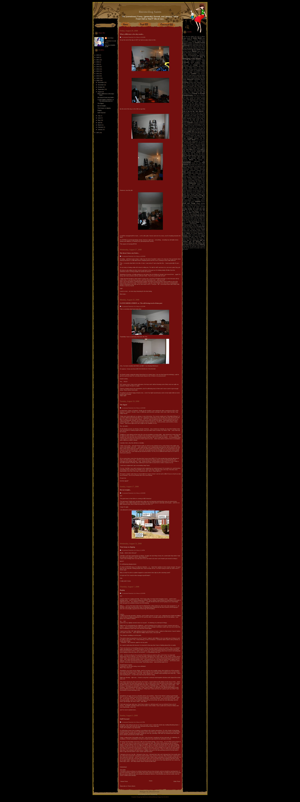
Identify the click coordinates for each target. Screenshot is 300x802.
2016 (97, 62)
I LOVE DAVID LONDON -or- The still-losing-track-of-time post (141, 303)
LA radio (197, 135)
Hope (199, 109)
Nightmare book (201, 166)
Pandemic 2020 (201, 170)
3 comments (125, 37)
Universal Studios (195, 232)
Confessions (197, 72)
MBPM (203, 148)
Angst (200, 44)
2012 (97, 71)
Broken (203, 59)
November (101, 84)
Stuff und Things (189, 203)
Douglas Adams (187, 81)
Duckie (189, 83)
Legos (203, 136)
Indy (197, 121)
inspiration (190, 122)
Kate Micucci (198, 132)
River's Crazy (196, 184)
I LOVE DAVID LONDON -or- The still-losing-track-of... (106, 100)
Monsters (198, 155)
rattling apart (201, 181)
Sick (195, 195)
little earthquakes (193, 141)
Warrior (203, 234)
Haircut (197, 104)
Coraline (193, 73)
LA (187, 135)
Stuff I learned (101, 112)
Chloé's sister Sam (199, 68)
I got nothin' (193, 112)
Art (183, 46)
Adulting (196, 39)
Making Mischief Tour (189, 145)
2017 (97, 59)
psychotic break (187, 180)
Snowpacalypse (187, 200)
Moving (185, 158)
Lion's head (199, 139)
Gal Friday (186, 98)
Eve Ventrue (196, 88)
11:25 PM (143, 306)
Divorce (203, 79)
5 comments (125, 306)
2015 (97, 64)
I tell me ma (194, 114)
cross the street (200, 75)
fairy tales (199, 89)
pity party (202, 176)
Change (195, 65)
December (101, 82)
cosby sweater (201, 73)
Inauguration (186, 121)
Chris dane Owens (192, 69)
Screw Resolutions (187, 190)
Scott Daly (202, 188)
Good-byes (202, 101)
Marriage (194, 147)
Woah (203, 241)
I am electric (199, 111)
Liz (199, 141)
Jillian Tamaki (196, 129)
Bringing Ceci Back (192, 59)
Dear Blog (202, 78)
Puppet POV (194, 180)
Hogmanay (185, 109)
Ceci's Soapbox (195, 62)
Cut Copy (185, 76)
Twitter (203, 230)
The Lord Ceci (198, 216)
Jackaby (185, 128)
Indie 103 (193, 121)
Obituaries (190, 167)
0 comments (125, 256)
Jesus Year (200, 128)
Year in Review (201, 246)
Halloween (202, 104)
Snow (203, 198)
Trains (188, 229)
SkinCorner (145, 797)
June (99, 118)
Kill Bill (199, 134)
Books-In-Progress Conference (196, 54)
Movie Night (201, 156)
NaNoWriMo (187, 163)
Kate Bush (191, 132)
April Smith (198, 45)
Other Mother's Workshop (197, 169)
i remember (187, 114)
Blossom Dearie (193, 52)
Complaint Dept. (187, 72)
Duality (184, 83)
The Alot (188, 210)
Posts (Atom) (131, 786)
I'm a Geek (200, 114)
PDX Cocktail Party (196, 173)
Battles (203, 49)
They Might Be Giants (199, 225)
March (100, 125)
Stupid (198, 203)
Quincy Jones (201, 180)
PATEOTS (185, 173)
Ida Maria (202, 117)
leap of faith (194, 136)
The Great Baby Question (197, 215)
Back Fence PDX (200, 48)
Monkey (194, 155)
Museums (185, 159)
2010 (97, 76)
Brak (198, 55)
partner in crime (192, 172)
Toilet (201, 227)
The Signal (100, 103)
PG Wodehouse (193, 176)
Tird (198, 227)
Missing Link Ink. (188, 154)
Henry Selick (188, 107)
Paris (184, 172)
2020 (97, 57)
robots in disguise (200, 186)
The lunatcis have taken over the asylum (194, 217)
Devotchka (197, 79)
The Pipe (200, 219)
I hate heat (198, 112)
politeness (194, 177)
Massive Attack (201, 147)
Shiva (184, 194)
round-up (185, 187)
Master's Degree (187, 148)
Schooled (195, 188)
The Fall (200, 213)
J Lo (200, 127)
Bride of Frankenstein (192, 57)
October (100, 87)
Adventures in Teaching (189, 41)
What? (203, 236)
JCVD (194, 128)
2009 (97, 78)
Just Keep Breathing (200, 131)
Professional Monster (199, 179)
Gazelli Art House (195, 98)
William (190, 239)
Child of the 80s (196, 66)
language (203, 135)
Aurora (203, 46)
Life (201, 138)
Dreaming (185, 82)
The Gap (188, 215)
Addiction (189, 39)
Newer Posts (124, 781)
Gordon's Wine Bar (188, 102)
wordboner (185, 243)
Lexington (190, 138)
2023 (97, 55)
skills (188, 197)
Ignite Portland (187, 118)
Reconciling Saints (150, 11)
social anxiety (196, 200)
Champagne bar (187, 65)
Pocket (184, 177)
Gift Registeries (191, 99)
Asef (191, 46)
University (202, 232)
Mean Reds (186, 149)
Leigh (184, 138)
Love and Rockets (200, 142)
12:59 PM (143, 256)
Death (184, 79)
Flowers (185, 92)
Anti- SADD (193, 45)
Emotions (190, 88)
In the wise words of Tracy (196, 120)
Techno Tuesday (187, 207)
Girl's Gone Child (200, 99)
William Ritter (196, 239)
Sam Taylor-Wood (200, 187)
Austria (184, 48)
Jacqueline (190, 128)
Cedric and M (187, 63)
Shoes (188, 194)
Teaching (203, 206)
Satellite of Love (152, 423)
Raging (99, 110)
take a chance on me (189, 206)
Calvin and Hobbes (189, 60)
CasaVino (198, 60)
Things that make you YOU (189, 226)
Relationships (192, 183)
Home (150, 781)
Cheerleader (202, 65)
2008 (97, 80)
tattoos (198, 206)
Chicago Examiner (187, 66)
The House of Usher (188, 216)
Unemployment (186, 232)
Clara (191, 70)
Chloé (190, 68)
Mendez (194, 151)
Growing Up (186, 104)
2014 (97, 66)
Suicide (203, 203)
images (193, 118)
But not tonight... (102, 105)
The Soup (188, 220)
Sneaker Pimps (197, 197)
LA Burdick (191, 135)
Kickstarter (194, 134)
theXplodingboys (187, 225)
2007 (97, 132)
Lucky (195, 144)
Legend (199, 136)
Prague (200, 177)
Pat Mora (202, 172)
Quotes (185, 181)
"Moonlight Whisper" (172, 416)
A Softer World (196, 38)
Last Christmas (187, 136)
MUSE (203, 158)
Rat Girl (195, 181)
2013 (97, 69)
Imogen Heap (199, 118)
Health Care (186, 105)
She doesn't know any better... (106, 97)
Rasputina (190, 181)
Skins (134, 498)
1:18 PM (143, 550)
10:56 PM (143, 493)
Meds (191, 149)
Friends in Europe (198, 94)
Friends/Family (188, 95)
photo (198, 176)
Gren (203, 102)
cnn (194, 70)
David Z (189, 78)
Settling (199, 191)
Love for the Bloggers (188, 144)
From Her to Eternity (199, 95)
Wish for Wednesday (193, 240)
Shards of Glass (201, 193)
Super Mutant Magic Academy (190, 205)
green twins (198, 102)
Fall (204, 89)
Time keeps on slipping (104, 108)
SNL (203, 197)
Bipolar (194, 51)
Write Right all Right (194, 244)
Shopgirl (192, 195)
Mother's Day (187, 156)
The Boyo (189, 212)
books (184, 54)
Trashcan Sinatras (195, 229)
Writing (202, 245)
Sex (188, 193)
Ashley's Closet (197, 46)
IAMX (198, 117)
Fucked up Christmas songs (197, 97)
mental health (201, 151)
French (190, 93)
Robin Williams (191, 186)
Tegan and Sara (200, 207)
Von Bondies (194, 233)
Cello (203, 63)
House (203, 109)
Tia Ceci (188, 227)
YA (190, 246)
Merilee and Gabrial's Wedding (192, 152)
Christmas (199, 69)
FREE (197, 92)
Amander (189, 44)
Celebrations (197, 63)
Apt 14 (203, 45)
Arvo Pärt (187, 46)
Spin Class (191, 201)
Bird (187, 52)
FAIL (195, 89)
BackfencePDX (187, 49)
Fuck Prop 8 (186, 97)
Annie (203, 44)
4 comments (125, 408)
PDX (190, 173)
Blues (203, 52)
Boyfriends (193, 55)
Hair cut (192, 104)
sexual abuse (192, 193)
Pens (194, 174)
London (203, 141)
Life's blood (191, 140)
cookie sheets (186, 73)
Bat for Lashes (196, 49)
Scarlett (190, 188)
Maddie (203, 144)
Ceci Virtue (110, 38)
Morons (203, 155)
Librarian (196, 138)
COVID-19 (185, 75)
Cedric (203, 62)
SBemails (185, 188)
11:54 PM (143, 593)
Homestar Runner (193, 109)
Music (191, 160)
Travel (203, 229)
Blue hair (199, 52)
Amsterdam (195, 44)
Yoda (184, 247)
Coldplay (198, 70)
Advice (199, 41)
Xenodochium (186, 246)
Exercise (191, 89)
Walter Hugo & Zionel (194, 234)
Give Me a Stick (188, 101)
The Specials (194, 220)
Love (193, 142)
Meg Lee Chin (196, 149)
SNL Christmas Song (191, 198)
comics (203, 70)
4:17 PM (143, 722)
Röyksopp (191, 187)
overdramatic (192, 170)
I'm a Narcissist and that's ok (194, 115)
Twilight (199, 230)
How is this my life (188, 111)
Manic (203, 145)
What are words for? (194, 236)
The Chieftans (193, 213)
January (100, 129)
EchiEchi (166, 797)
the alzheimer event (196, 210)
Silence (199, 195)
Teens (193, 207)
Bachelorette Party (191, 48)
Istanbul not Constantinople (193, 124)
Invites (184, 124)
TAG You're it (201, 205)
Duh (192, 83)
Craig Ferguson (192, 75)
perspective (185, 176)
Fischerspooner (201, 90)
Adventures (202, 39)
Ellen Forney (197, 86)
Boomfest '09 (186, 55)
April (99, 122)
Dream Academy (200, 81)
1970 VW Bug (186, 36)
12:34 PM (143, 37)
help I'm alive (192, 105)
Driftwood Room (201, 82)
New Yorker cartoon (200, 164)
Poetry (189, 177)
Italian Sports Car (192, 127)
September (101, 89)
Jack (203, 127)
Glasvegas (196, 101)
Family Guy (186, 90)
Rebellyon (185, 183)
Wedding (185, 236)
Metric (203, 152)
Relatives (199, 183)
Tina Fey (195, 227)
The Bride (195, 212)
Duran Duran (197, 83)
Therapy (203, 223)
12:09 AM (143, 408)
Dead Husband (195, 78)
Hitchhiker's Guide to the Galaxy (195, 108)
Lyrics (199, 144)
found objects (191, 92)
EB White (197, 85)
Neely (200, 163)
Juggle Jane (190, 131)
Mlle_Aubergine (187, 155)
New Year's (192, 164)
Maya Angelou (197, 148)
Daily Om (190, 76)
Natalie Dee (195, 163)
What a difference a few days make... (132, 34)
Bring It (202, 57)
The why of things (194, 222)
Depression (190, 79)
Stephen (198, 201)
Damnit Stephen (198, 76)
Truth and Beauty (191, 230)
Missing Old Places (199, 154)
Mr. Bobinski (192, 158)
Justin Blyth (186, 132)
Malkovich (198, 145)
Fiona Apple (193, 90)
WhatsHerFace (186, 237)
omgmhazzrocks (197, 167)
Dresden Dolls (192, 82)
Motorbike (194, 156)
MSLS (198, 158)
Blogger (160, 794)
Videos (188, 233)
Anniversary (186, 45)
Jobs (201, 129)
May (99, 120)
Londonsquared (187, 142)
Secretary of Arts (191, 191)
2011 (97, 73)
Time (191, 227)
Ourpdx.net (185, 170)
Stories (203, 201)
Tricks (184, 230)
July (99, 115)
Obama (185, 167)
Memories (188, 151)
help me (199, 105)
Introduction (202, 122)
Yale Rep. (194, 246)
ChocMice (185, 69)
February (100, 127)
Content (203, 72)
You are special (189, 247)
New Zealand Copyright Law (190, 166)
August (100, 91)
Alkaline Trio (191, 42)
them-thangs (193, 223)
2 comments (125, 493)
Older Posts (176, 781)
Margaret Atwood (187, 147)
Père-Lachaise (201, 174)
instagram (196, 122)
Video (184, 233)
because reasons (187, 51)
